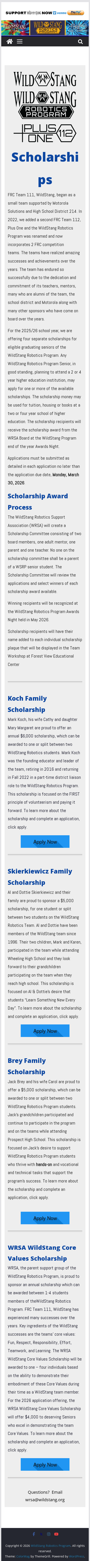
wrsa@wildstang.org (45, 1499)
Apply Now (45, 841)
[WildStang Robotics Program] (45, 23)
